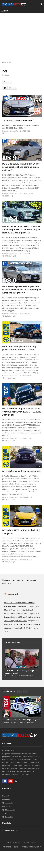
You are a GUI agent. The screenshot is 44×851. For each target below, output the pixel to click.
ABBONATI (32, 580)
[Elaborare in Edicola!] (15, 580)
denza (5, 806)
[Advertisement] (22, 36)
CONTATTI (6, 847)
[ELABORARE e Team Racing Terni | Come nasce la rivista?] (22, 658)
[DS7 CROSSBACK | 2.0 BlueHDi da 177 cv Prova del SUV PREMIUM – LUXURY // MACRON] (22, 394)
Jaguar (8, 803)
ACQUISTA (6, 583)
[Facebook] (4, 781)
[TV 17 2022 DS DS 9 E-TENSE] (22, 106)
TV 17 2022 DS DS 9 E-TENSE (17, 120)
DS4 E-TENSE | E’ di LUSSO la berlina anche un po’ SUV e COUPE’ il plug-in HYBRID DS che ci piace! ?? (21, 229)
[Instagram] (16, 781)
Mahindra (9, 810)
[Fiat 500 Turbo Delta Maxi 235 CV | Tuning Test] (21, 706)
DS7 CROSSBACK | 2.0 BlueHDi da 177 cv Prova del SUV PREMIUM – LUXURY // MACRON (21, 411)
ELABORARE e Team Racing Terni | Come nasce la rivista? (21, 672)
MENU (5, 11)
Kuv (7, 813)
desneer (5, 799)
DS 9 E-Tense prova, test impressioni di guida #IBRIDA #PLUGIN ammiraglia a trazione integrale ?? (21, 289)
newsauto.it (12, 594)
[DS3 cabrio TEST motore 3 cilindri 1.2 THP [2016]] (22, 516)
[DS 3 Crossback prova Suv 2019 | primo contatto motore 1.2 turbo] (22, 332)
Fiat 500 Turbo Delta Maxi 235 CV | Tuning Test (21, 720)
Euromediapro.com (11, 830)
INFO (16, 847)
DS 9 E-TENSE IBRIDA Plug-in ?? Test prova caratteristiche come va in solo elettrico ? (21, 167)
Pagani (8, 817)
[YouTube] (10, 781)
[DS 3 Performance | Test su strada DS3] (22, 457)
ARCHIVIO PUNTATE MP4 (32, 847)
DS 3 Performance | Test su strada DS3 (21, 471)
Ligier (4, 796)
